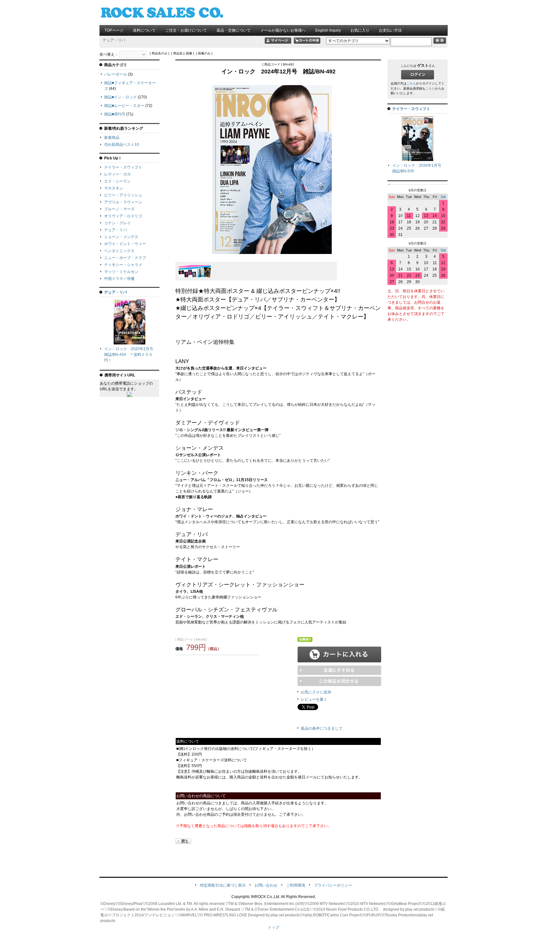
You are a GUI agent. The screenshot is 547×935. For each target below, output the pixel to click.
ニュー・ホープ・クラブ (125, 258)
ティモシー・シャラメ (123, 265)
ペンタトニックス (119, 251)
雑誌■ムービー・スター (124, 105)
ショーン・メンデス (121, 237)
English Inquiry (328, 30)
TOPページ (113, 30)
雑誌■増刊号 (114, 114)
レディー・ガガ (117, 174)
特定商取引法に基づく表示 (223, 885)
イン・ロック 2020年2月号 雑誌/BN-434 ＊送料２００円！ (130, 354)
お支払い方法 (390, 30)
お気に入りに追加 (316, 692)
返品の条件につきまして (322, 728)
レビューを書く (314, 699)
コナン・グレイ (117, 223)
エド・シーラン (117, 181)
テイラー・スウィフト (123, 167)
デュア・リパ (115, 230)
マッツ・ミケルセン (121, 271)
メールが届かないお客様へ (283, 30)
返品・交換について (234, 30)
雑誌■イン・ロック (120, 97)
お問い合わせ (266, 885)
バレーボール (115, 74)
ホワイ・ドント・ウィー (125, 244)
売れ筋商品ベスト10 (121, 144)
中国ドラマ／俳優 (119, 278)
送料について (144, 30)
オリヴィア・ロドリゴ (123, 216)
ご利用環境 (295, 885)
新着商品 (111, 137)
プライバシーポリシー (333, 885)
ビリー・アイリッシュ (123, 195)
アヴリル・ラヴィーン (123, 202)
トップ (273, 927)
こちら (411, 83)
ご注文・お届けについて (186, 30)
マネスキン (113, 188)
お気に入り (359, 30)
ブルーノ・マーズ (119, 209)
